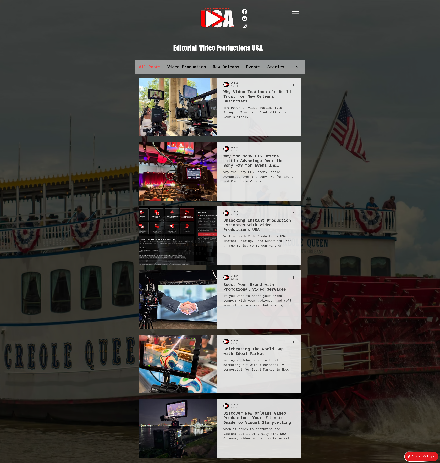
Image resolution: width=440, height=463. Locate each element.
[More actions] (295, 84)
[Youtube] (244, 18)
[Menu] (295, 13)
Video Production (186, 67)
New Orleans (226, 67)
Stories (275, 67)
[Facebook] (244, 11)
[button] (297, 67)
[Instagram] (244, 25)
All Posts (150, 67)
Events (253, 67)
